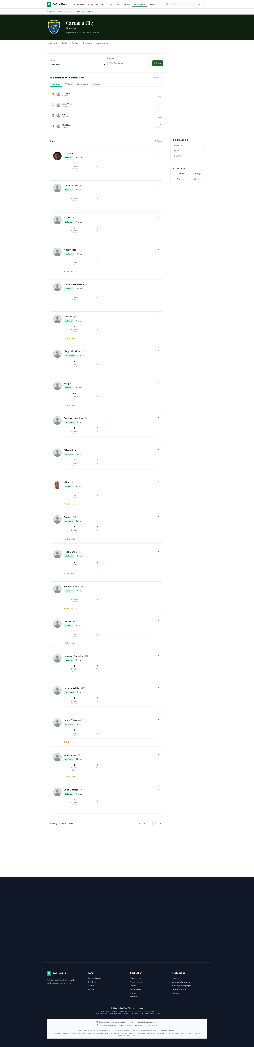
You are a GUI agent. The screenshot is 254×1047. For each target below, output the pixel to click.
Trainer (133, 993)
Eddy (64, 114)
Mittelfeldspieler (198, 179)
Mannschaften (140, 4)
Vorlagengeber (136, 982)
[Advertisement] (188, 93)
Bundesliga (92, 982)
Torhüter (181, 179)
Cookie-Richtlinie (179, 989)
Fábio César (70, 450)
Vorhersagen (79, 4)
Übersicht (53, 43)
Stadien (133, 996)
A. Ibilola (68, 153)
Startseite (51, 11)
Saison (52, 61)
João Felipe (70, 755)
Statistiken (87, 43)
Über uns (176, 978)
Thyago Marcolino (92, 33)
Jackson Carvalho (73, 656)
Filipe (66, 482)
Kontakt (175, 993)
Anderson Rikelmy (74, 284)
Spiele (109, 4)
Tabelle (127, 4)
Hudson (68, 621)
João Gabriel (71, 789)
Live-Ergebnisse (96, 4)
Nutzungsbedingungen (181, 985)
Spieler (152, 4)
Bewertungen (82, 84)
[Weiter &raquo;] (160, 823)
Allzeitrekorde (102, 43)
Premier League (94, 978)
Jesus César (67, 104)
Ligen (118, 4)
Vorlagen (69, 84)
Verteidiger (196, 173)
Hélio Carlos (70, 551)
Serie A (91, 985)
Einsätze (96, 84)
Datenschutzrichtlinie (181, 982)
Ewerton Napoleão (74, 418)
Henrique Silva (71, 586)
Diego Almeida (72, 351)
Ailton (67, 217)
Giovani (68, 517)
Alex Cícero (67, 125)
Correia (68, 316)
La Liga (91, 989)
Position (110, 58)
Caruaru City (79, 11)
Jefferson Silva (72, 688)
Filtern (157, 63)
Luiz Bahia (66, 93)
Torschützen (55, 84)
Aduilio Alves (71, 185)
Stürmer (180, 173)
